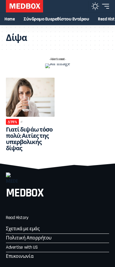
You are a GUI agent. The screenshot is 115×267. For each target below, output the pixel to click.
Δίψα (12, 121)
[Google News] (41, 206)
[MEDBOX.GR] (24, 6)
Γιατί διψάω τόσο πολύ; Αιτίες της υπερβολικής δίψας (29, 139)
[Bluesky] (52, 206)
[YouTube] (31, 206)
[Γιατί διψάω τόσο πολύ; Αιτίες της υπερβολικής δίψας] (30, 97)
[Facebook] (10, 206)
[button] (82, 6)
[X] (20, 206)
